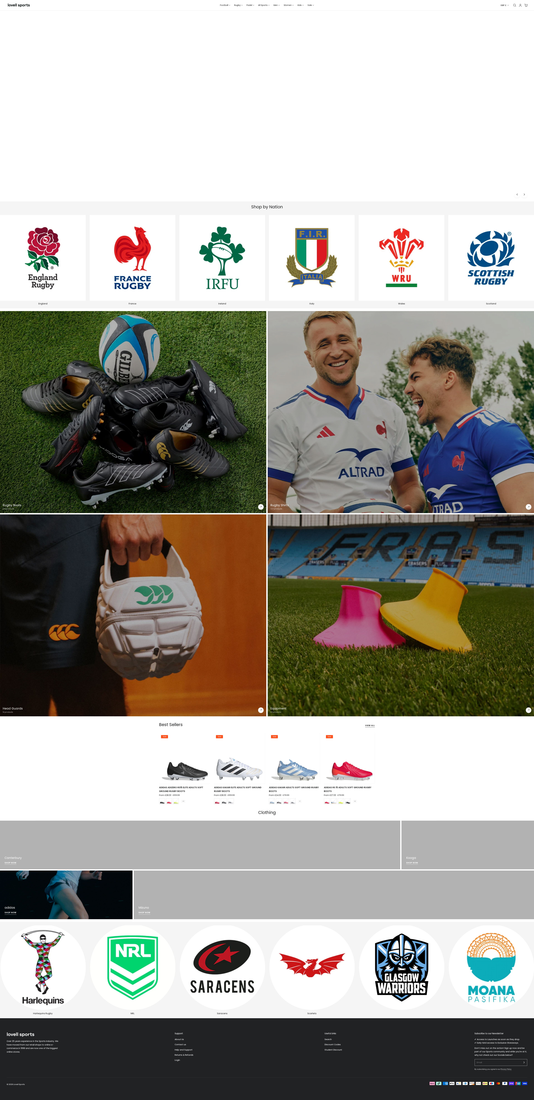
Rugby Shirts (279, 505)
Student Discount (333, 1049)
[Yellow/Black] (176, 801)
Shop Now (521, 185)
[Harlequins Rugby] (43, 967)
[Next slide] (524, 194)
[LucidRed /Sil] (286, 801)
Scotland (491, 303)
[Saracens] (222, 967)
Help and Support (183, 1049)
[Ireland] (222, 258)
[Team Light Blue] (272, 801)
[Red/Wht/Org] (327, 801)
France (132, 303)
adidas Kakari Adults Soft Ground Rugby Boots (294, 789)
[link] (401, 967)
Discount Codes (333, 1044)
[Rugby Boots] (133, 412)
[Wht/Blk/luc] (231, 801)
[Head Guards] (133, 615)
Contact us (180, 1044)
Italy (311, 303)
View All (370, 725)
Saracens (222, 1013)
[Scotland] (491, 258)
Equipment (278, 708)
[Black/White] (162, 801)
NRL (132, 1013)
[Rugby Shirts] (401, 412)
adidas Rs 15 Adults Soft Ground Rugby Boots (347, 789)
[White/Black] (293, 801)
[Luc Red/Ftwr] (169, 801)
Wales (401, 303)
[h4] (200, 845)
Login (177, 1060)
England (42, 303)
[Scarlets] (312, 967)
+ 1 (300, 801)
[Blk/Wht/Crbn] (279, 801)
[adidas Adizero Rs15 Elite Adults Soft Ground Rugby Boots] (184, 758)
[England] (43, 258)
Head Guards (13, 708)
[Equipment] (401, 615)
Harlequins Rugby (43, 1013)
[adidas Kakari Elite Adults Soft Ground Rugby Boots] (239, 758)
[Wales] (401, 258)
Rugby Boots (12, 505)
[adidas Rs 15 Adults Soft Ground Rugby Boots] (349, 758)
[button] (526, 5)
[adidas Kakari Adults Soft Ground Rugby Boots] (294, 758)
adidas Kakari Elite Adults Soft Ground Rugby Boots (237, 789)
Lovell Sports (19, 1084)
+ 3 (183, 801)
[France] (132, 258)
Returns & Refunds (184, 1055)
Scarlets (311, 1013)
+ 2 (355, 801)
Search (328, 1039)
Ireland (222, 303)
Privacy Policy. (506, 1069)
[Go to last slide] (517, 194)
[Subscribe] (524, 1062)
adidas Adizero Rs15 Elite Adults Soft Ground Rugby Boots (181, 789)
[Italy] (312, 258)
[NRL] (132, 967)
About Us (179, 1039)
